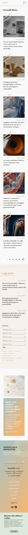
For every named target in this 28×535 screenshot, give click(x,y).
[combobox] (14, 329)
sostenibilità (19, 358)
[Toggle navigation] (25, 2)
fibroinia (11, 353)
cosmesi (5, 353)
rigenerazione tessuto (8, 358)
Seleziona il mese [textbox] (7, 329)
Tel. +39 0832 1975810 (14, 475)
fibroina (4, 351)
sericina (10, 351)
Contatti (14, 495)
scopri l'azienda (13, 431)
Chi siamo (14, 492)
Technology (14, 488)
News (14, 498)
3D (3, 360)
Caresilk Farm (14, 482)
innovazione (17, 351)
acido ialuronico (10, 360)
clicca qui (6, 527)
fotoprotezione (6, 355)
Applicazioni (14, 485)
